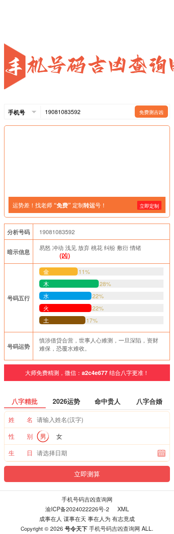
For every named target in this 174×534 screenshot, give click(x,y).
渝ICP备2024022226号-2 (77, 509)
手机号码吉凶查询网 (87, 499)
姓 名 (20, 419)
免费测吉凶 (151, 111)
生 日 (20, 452)
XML (123, 509)
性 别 (20, 436)
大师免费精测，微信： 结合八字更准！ (87, 372)
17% (92, 320)
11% (84, 271)
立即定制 (149, 205)
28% (105, 284)
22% (98, 296)
